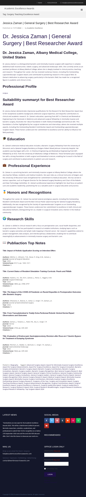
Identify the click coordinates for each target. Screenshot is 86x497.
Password (52, 460)
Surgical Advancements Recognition (37, 383)
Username (52, 451)
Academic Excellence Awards (19, 8)
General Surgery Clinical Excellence (46, 373)
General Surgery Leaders (40, 375)
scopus (5, 93)
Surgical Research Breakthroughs (46, 387)
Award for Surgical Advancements (15, 367)
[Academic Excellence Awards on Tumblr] (62, 420)
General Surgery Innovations (19, 375)
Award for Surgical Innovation (63, 367)
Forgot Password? (50, 482)
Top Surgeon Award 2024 (34, 389)
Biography (14, 365)
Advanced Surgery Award (36, 365)
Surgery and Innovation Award (60, 381)
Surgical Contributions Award (63, 383)
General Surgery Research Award (35, 377)
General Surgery (21, 148)
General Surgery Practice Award (62, 375)
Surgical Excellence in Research (28, 385)
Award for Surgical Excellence (40, 367)
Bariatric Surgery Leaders (21, 371)
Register (47, 480)
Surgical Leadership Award (51, 385)
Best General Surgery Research (66, 371)
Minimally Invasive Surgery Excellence (60, 379)
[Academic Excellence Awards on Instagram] (73, 420)
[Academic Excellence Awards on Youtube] (46, 425)
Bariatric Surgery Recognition (43, 371)
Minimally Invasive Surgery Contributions (30, 379)
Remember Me (52, 469)
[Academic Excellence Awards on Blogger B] (67, 420)
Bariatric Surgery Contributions (50, 369)
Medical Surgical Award (57, 377)
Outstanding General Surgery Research (17, 381)
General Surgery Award (23, 373)
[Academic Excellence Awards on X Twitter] (51, 420)
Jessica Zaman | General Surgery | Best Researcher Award (40, 23)
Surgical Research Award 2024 (21, 387)
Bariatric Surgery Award (28, 369)
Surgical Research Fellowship (14, 389)
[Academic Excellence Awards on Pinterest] (57, 420)
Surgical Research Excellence (70, 387)
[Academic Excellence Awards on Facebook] (46, 420)
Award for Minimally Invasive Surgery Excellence (64, 365)
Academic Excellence (35, 28)
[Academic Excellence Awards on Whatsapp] (78, 420)
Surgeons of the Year (41, 381)
